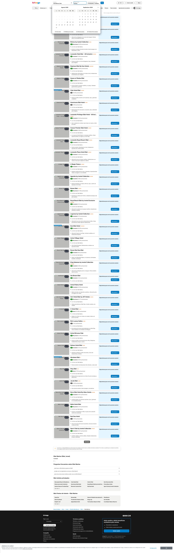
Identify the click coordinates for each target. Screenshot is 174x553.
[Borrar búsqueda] (71, 3)
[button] (63, 2)
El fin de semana (81, 31)
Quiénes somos (46, 535)
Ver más (56, 488)
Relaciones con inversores (49, 539)
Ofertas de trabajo (47, 537)
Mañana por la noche (69, 31)
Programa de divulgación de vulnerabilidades (83, 531)
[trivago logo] (36, 3)
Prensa (44, 541)
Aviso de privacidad (77, 525)
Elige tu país (46, 518)
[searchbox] (62, 3)
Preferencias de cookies (78, 529)
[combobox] (63, 3)
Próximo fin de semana (93, 31)
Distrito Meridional (74, 509)
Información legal (76, 523)
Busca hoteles (57, 509)
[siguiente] (98, 7)
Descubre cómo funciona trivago (80, 538)
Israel (67, 509)
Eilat (82, 509)
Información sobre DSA (78, 527)
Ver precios (114, 24)
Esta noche (58, 31)
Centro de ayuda (76, 536)
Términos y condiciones (78, 521)
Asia (63, 509)
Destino (54, 2)
